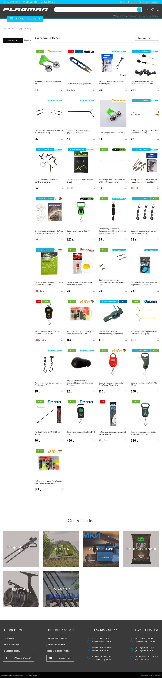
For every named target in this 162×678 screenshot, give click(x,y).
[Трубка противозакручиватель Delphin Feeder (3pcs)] (145, 314)
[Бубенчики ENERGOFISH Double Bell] (49, 64)
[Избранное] (152, 9)
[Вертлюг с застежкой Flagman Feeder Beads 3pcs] (145, 213)
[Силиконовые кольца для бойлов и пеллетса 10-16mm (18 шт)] (49, 213)
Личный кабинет (11, 644)
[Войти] (147, 9)
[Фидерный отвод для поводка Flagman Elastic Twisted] (145, 264)
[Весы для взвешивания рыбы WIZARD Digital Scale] (145, 415)
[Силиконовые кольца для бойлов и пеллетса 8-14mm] (49, 264)
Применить (12, 40)
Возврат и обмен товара (58, 651)
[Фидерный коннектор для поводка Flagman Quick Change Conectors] (81, 363)
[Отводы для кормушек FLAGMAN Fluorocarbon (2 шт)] (145, 113)
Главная (7, 28)
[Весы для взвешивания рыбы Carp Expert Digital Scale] (113, 364)
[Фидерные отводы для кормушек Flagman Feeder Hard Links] (113, 263)
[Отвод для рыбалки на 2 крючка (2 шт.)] (81, 162)
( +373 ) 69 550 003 (144, 647)
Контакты (143, 2)
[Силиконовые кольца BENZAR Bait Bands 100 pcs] (81, 264)
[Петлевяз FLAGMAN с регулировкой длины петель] (113, 314)
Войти (122, 2)
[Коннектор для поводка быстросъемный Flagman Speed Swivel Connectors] (113, 212)
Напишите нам (64, 658)
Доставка (132, 2)
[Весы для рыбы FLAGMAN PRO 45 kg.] (145, 364)
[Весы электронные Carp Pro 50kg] (81, 213)
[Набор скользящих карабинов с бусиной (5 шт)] (113, 64)
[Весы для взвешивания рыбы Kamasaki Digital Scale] (49, 314)
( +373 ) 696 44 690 (101, 647)
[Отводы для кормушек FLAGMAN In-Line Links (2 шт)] (49, 113)
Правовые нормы (11, 651)
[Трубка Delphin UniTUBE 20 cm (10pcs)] (49, 415)
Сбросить (27, 40)
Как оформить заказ (56, 638)
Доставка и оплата (55, 644)
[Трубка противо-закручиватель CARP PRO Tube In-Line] (113, 162)
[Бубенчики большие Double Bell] (113, 114)
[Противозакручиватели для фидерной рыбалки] (81, 113)
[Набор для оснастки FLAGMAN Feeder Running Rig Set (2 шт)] (145, 162)
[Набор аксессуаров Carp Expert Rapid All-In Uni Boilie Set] (81, 314)
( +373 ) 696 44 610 (101, 650)
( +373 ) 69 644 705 (144, 650)
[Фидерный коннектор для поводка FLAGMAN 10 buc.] (145, 64)
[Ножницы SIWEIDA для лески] (81, 65)
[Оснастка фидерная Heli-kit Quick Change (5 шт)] (49, 162)
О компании (8, 638)
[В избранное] (62, 89)
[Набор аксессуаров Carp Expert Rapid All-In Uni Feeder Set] (49, 464)
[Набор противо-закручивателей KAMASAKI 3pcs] (113, 415)
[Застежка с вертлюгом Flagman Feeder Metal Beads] (49, 364)
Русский (154, 2)
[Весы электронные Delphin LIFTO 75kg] (81, 415)
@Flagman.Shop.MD (22, 658)
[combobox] (98, 9)
